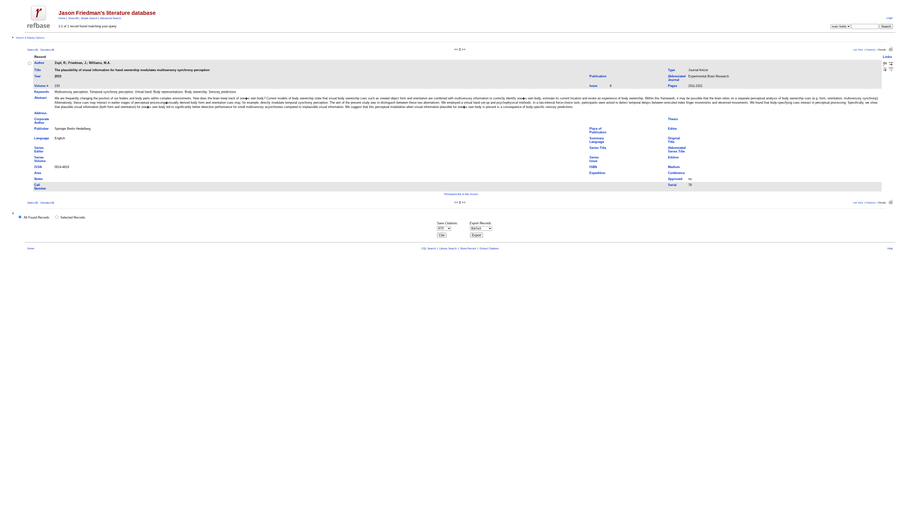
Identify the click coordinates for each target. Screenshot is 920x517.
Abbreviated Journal (677, 78)
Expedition (597, 173)
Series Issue (594, 159)
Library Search (448, 248)
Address (40, 113)
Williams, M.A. (99, 63)
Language (41, 138)
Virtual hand (143, 92)
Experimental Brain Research (708, 76)
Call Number (40, 186)
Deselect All (47, 49)
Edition (673, 157)
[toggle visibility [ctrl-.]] (13, 214)
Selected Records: (73, 217)
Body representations (168, 92)
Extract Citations (489, 248)
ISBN (593, 167)
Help (890, 248)
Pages (672, 86)
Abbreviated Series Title (677, 149)
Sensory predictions (222, 92)
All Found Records (36, 217)
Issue (593, 86)
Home (61, 18)
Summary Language (596, 140)
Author (39, 63)
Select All (32, 49)
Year (37, 76)
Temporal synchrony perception (111, 92)
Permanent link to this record (460, 194)
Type (671, 70)
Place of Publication (597, 130)
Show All (73, 18)
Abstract (40, 98)
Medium (674, 167)
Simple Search (89, 18)
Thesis (673, 119)
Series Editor (39, 149)
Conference (676, 173)
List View (858, 49)
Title (37, 70)
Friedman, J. (77, 63)
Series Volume (40, 159)
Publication (597, 76)
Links (887, 57)
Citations (870, 49)
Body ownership (196, 92)
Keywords (41, 92)
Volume (40, 86)
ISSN (38, 167)
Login (889, 18)
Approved (675, 179)
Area (37, 173)
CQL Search (428, 248)
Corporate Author (41, 120)
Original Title (674, 140)
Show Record (468, 248)
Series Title (597, 148)
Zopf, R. (60, 63)
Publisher (41, 128)
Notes (38, 179)
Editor (672, 128)
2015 (58, 76)
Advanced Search (110, 18)
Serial (672, 185)
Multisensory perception (71, 92)
